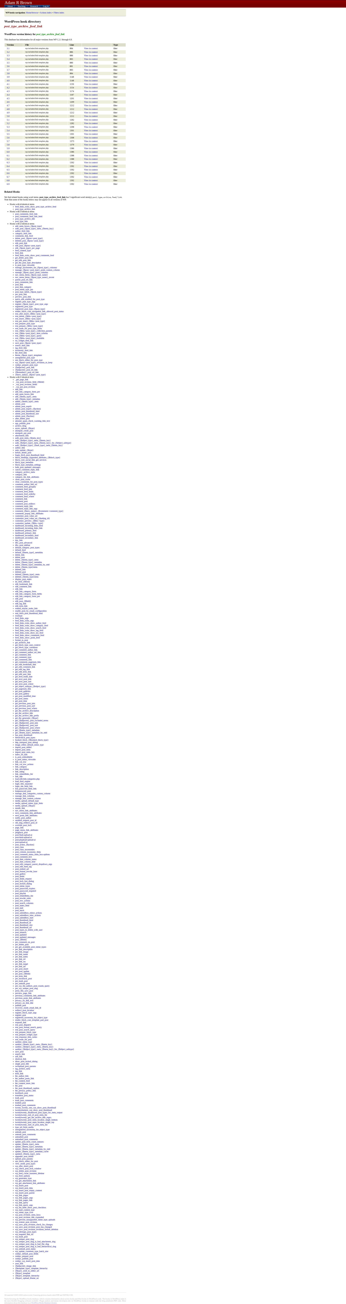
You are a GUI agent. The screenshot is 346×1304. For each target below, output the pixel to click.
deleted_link (20, 569)
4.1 (8, 84)
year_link (19, 1263)
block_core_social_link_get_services (30, 460)
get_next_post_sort (23, 681)
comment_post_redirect (25, 504)
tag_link (18, 1071)
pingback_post (21, 832)
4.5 (8, 98)
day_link (19, 540)
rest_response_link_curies (26, 1037)
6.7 (8, 177)
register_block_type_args (25, 1013)
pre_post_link (21, 294)
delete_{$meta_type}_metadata (28, 562)
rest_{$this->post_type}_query (28, 336)
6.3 (8, 162)
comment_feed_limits (24, 491)
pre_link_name (21, 954)
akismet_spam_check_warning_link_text (32, 421)
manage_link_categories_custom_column (32, 793)
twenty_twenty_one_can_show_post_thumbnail (35, 1107)
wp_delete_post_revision (25, 1171)
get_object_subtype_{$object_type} (30, 686)
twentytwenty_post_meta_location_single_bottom (36, 1120)
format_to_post (21, 640)
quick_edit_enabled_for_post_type (30, 299)
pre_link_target (21, 964)
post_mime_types (22, 886)
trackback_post (21, 1093)
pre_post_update (22, 971)
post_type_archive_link (25, 209)
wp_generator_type (23, 1178)
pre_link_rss (20, 961)
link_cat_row (20, 762)
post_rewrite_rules (23, 898)
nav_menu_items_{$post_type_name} (31, 275)
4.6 (8, 102)
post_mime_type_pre (24, 289)
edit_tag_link (20, 603)
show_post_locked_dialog (26, 1061)
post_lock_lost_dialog (24, 881)
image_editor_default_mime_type (29, 745)
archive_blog (20, 426)
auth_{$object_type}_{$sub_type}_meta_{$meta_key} (39, 445)
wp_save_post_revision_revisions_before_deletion (36, 1229)
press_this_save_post (24, 991)
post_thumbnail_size (24, 925)
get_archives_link (22, 642)
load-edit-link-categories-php (27, 779)
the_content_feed (22, 1081)
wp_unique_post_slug (24, 1239)
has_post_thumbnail (23, 735)
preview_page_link (23, 993)
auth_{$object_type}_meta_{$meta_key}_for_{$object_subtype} (43, 443)
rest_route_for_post (23, 1039)
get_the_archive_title (24, 713)
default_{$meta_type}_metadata (29, 552)
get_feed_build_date (23, 676)
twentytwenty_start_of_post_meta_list (31, 1125)
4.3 (8, 91)
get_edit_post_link (23, 260)
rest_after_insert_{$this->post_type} (30, 314)
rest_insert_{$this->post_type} (28, 319)
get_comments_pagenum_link (28, 662)
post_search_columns (24, 903)
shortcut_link (20, 1059)
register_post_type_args (25, 301)
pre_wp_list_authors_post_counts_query (32, 986)
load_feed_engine (22, 781)
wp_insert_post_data (24, 1188)
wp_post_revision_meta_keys (27, 1215)
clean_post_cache (22, 479)
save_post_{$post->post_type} (28, 343)
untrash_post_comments (25, 1134)
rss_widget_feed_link (24, 340)
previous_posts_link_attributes (28, 998)
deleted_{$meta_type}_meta (27, 574)
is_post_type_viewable (25, 265)
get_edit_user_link (23, 674)
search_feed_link (22, 345)
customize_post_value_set (26, 516)
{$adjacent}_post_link (24, 367)
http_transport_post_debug (26, 742)
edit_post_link (21, 243)
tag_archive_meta (22, 1069)
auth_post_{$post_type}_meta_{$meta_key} (34, 228)
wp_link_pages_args (24, 1198)
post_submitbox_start (24, 918)
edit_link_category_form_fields (28, 594)
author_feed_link (22, 231)
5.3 (8, 127)
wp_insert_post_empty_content (28, 1190)
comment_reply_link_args (26, 508)
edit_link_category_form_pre (27, 596)
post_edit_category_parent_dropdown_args (33, 864)
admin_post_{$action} (24, 416)
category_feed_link (23, 233)
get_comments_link (23, 659)
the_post (18, 1086)
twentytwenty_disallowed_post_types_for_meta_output (38, 1112)
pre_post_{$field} (23, 974)
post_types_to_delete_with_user (28, 930)
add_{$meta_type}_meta (25, 396)
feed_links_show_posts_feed (27, 638)
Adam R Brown (18, 2)
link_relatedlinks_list (24, 774)
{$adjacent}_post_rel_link (26, 370)
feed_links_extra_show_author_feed (30, 623)
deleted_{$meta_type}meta (26, 577)
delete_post (20, 557)
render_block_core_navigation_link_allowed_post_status (39, 311)
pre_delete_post (22, 944)
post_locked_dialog (23, 883)
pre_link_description (24, 949)
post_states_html (22, 905)
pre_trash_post (21, 981)
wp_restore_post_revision (26, 1222)
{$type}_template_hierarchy (27, 1276)
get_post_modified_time (25, 696)
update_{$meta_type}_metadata (29, 1146)
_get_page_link (21, 379)
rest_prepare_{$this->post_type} (29, 326)
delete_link (19, 555)
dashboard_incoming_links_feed (29, 525)
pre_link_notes (21, 957)
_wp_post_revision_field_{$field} (29, 382)
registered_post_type (24, 306)
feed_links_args (22, 618)
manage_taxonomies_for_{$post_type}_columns (36, 267)
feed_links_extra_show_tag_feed (29, 630)
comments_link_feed (24, 236)
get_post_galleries (22, 691)
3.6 (8, 66)
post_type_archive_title (25, 219)
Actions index (46, 12)
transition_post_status (24, 1095)
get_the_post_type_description (28, 263)
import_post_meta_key (25, 752)
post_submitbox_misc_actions (28, 915)
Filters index (59, 12)
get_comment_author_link (26, 650)
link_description (22, 769)
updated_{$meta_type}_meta (27, 1154)
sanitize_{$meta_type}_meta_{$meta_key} (33, 1044)
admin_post (20, 404)
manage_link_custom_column (28, 798)
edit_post (19, 599)
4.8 (8, 109)
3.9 (8, 77)
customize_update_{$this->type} (29, 523)
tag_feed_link (21, 348)
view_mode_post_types (25, 1163)
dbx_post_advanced (23, 543)
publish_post (20, 1005)
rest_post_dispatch (23, 1025)
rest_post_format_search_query (28, 1027)
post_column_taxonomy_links (28, 852)
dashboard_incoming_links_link (28, 528)
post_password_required (25, 891)
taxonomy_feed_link (24, 350)
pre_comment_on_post (25, 942)
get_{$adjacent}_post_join (26, 723)
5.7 (8, 141)
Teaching (22, 6)
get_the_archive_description (27, 711)
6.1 (8, 155)
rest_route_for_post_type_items (28, 328)
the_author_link (22, 1076)
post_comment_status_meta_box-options (32, 854)
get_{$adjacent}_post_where (27, 728)
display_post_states (23, 579)
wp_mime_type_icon (24, 1212)
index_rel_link (21, 754)
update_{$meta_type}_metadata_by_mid (32, 1149)
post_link (19, 284)
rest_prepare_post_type (25, 323)
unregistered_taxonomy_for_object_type (32, 1129)
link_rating (19, 771)
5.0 (8, 116)
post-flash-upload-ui (23, 835)
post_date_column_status (25, 859)
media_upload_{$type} (25, 806)
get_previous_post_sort (25, 706)
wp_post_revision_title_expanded (29, 1217)
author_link (20, 448)
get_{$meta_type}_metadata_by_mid (31, 732)
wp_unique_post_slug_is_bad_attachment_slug (35, 1241)
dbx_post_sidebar (22, 545)
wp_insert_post (21, 1185)
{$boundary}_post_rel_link (27, 372)
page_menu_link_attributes (26, 830)
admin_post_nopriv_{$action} (28, 409)
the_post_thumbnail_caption (27, 1088)
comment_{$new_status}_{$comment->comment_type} (39, 511)
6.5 (8, 170)
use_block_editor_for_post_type (29, 360)
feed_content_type (23, 250)
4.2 (8, 87)
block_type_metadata (24, 462)
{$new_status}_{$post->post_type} (30, 375)
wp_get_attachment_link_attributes (30, 1183)
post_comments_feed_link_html (28, 216)
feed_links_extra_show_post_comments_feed (34, 255)
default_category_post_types (27, 547)
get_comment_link (23, 655)
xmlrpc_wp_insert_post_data (27, 1261)
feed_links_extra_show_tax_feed (29, 633)
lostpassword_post (23, 791)
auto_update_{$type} (24, 450)
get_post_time (21, 701)
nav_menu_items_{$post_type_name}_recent (34, 277)
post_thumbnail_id (23, 922)
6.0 (8, 152)
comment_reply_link (24, 506)
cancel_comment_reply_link (27, 469)
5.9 (8, 148)
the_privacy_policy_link (25, 1090)
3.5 (8, 63)
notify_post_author (23, 818)
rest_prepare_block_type (25, 1032)
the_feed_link (21, 353)
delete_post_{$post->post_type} (29, 238)
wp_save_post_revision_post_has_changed (33, 1227)
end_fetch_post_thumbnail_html (29, 613)
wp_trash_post (21, 1237)
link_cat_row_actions (24, 764)
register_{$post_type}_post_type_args (31, 304)
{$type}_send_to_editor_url (27, 1271)
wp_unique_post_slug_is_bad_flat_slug (32, 1244)
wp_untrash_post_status (25, 1249)
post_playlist (20, 893)
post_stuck (19, 910)
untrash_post (20, 1132)
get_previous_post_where (26, 708)
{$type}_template (22, 1273)
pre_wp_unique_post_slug (26, 988)
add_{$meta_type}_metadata (27, 399)
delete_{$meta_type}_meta (26, 560)
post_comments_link (24, 282)
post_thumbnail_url (23, 927)
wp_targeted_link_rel (24, 1234)
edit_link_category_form (25, 591)
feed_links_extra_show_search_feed (30, 628)
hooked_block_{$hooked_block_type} (32, 740)
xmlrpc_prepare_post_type (26, 365)
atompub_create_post (24, 431)
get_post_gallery (22, 694)
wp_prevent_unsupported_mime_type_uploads (35, 1220)
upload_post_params (24, 1159)
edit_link (19, 589)
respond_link (20, 1022)
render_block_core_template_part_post (31, 1020)
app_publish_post (22, 423)
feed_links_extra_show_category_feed (31, 625)
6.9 (8, 184)
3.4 (8, 59)
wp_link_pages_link (23, 1200)
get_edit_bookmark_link (25, 664)
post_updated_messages (25, 937)
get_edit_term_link (23, 672)
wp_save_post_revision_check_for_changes (34, 1224)
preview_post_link (23, 297)
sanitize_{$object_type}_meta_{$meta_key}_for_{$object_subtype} (44, 1049)
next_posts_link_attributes (26, 815)
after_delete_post (22, 418)
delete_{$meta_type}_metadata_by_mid (32, 564)
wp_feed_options (22, 1176)
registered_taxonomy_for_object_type (31, 1017)
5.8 (8, 145)
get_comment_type (23, 657)
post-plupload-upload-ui (25, 840)
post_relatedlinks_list (24, 896)
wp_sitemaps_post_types (25, 1232)
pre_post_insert (21, 969)
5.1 (8, 120)
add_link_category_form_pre (27, 392)
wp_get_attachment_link (25, 1181)
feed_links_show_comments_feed (29, 635)
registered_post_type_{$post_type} (30, 309)
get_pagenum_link (23, 689)
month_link (20, 808)
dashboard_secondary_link (26, 538)
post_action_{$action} (24, 844)
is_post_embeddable (23, 757)
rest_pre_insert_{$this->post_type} (30, 321)
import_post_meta (22, 750)
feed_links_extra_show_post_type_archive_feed (35, 206)
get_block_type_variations (26, 647)
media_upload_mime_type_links (29, 803)
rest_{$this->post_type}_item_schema (31, 333)
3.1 (8, 48)
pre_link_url (20, 966)
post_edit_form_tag (23, 866)
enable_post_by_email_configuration (31, 611)
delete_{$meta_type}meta (26, 567)
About (10, 6)
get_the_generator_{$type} (26, 718)
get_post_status (21, 698)
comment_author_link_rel (26, 484)
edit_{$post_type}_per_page (27, 248)
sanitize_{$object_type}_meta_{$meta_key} (34, 1047)
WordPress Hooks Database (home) (43, 1303)
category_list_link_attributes (27, 477)
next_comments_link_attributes (28, 813)
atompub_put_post (23, 433)
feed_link (19, 253)
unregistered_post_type (25, 357)
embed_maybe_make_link (26, 608)
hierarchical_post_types (25, 737)
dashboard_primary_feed (25, 530)
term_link (19, 1073)
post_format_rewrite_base (26, 871)
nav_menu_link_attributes (26, 810)
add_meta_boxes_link (24, 394)
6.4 (8, 166)
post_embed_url (22, 869)
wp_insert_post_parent (24, 1193)
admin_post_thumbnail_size (27, 413)
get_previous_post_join (25, 703)
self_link (18, 1056)
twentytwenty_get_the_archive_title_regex (33, 1117)
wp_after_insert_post (24, 1166)
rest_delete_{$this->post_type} (28, 316)
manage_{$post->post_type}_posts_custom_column (37, 270)
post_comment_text (23, 857)
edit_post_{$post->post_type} (28, 245)
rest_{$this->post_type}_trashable (29, 338)
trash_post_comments (24, 1100)
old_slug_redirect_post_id (26, 823)
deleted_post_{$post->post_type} (29, 241)
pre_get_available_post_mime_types (30, 947)
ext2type (18, 616)
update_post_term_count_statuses (29, 1142)
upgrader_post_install (24, 1156)
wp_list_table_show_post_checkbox (30, 1207)
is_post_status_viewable (25, 759)
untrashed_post (21, 1137)
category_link (21, 474)
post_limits (19, 876)
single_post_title (22, 1064)
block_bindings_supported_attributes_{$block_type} (37, 457)
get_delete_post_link (24, 258)
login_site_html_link (24, 786)
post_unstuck (20, 932)
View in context (91, 48)
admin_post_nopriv (23, 406)
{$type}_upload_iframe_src (27, 1278)
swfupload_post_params (25, 1066)
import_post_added (23, 747)
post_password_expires (25, 888)
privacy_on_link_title (24, 1003)
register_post (20, 1015)
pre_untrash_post (22, 983)
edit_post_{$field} (23, 601)
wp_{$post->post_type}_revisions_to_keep (33, 362)
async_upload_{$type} (25, 428)
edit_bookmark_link (23, 584)
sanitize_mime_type (23, 1042)
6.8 (8, 180)
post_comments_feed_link (26, 214)
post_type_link (21, 221)
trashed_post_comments (25, 1105)
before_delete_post (23, 452)
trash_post (19, 1098)
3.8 (8, 73)
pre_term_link (21, 976)
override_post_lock (23, 825)
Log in (46, 6)
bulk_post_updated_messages (27, 467)
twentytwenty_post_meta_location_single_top (34, 1122)
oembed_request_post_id (25, 820)
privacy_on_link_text (24, 1000)
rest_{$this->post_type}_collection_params (33, 331)
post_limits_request (23, 879)
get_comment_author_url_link (28, 652)
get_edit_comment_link (25, 667)
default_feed (20, 550)
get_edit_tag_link (22, 669)
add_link (19, 389)
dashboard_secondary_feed (26, 535)
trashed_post (20, 1103)
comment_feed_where (24, 496)
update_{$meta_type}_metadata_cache (32, 1151)
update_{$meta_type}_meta (27, 1144)
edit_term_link (21, 606)
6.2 (8, 159)
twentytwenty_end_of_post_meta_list (31, 1115)
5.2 (8, 123)
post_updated (20, 935)
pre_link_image (21, 952)
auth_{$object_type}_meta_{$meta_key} (33, 440)
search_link (20, 1054)
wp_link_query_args (24, 1205)
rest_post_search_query (25, 1030)
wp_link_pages (21, 1195)
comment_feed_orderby (25, 494)
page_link (19, 827)
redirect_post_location (24, 1010)
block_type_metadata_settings (28, 465)
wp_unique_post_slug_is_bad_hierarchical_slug (35, 1246)
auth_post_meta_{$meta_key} (28, 438)
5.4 (8, 130)
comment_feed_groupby (25, 487)
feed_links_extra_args (24, 620)
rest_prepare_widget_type (26, 1034)
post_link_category (23, 287)
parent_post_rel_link (24, 280)
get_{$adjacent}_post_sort (26, 725)
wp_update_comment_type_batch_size (31, 1251)
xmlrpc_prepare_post (24, 1256)
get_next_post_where (24, 684)
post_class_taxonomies (25, 849)
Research (34, 6)
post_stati (19, 908)
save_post (19, 1051)
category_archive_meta (25, 472)
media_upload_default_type (27, 801)
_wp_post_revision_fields (26, 384)
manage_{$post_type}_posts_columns (31, 272)
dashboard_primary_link (25, 533)
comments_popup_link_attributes (29, 513)
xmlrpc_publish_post (24, 1258)
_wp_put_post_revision (25, 387)
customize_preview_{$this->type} (29, 521)
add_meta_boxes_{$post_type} (28, 226)
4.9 (8, 112)
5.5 (8, 134)
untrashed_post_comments (26, 1139)
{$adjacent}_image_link (25, 1266)
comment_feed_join (23, 489)
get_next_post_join (23, 679)
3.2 (8, 52)
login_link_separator (24, 784)
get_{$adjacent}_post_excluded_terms (31, 720)
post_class (19, 847)
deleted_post (20, 572)
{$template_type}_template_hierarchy (31, 1268)
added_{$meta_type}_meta (27, 401)
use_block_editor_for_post (26, 1161)
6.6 (8, 173)
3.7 (8, 70)
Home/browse (32, 12)
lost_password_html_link (25, 788)
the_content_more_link (25, 1083)
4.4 (8, 95)
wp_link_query (21, 1202)
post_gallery (20, 874)
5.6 (8, 138)
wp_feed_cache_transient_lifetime (29, 1173)
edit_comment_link (23, 586)
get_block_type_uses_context (27, 645)
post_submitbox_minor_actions (28, 913)
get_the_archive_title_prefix (27, 715)
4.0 (8, 80)
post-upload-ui (21, 842)
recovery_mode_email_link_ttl (28, 1008)
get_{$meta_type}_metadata (27, 730)
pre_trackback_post (23, 978)
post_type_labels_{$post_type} (28, 292)
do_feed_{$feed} (22, 582)
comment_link (21, 499)
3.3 (8, 55)
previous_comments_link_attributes (30, 995)
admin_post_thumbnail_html (27, 411)
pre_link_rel (20, 959)
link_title (19, 776)
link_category (21, 767)
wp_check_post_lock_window (28, 1168)
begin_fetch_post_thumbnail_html (29, 455)
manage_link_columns (24, 796)
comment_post (21, 501)
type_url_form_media (24, 1127)
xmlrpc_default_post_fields (26, 1254)
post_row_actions (22, 901)
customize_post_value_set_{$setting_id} (32, 518)
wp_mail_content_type (25, 1210)
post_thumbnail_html (24, 920)
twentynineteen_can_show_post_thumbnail (33, 1110)
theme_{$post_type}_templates (28, 355)
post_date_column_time (25, 862)
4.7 (8, 105)
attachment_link (22, 435)
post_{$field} (21, 939)
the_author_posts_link (24, 1078)
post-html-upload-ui (23, 837)
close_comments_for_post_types (29, 482)
